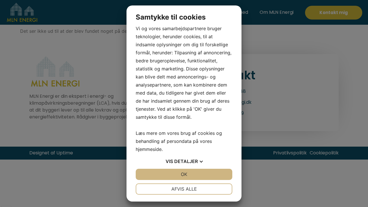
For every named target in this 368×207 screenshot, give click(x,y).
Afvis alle (184, 189)
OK (184, 174)
